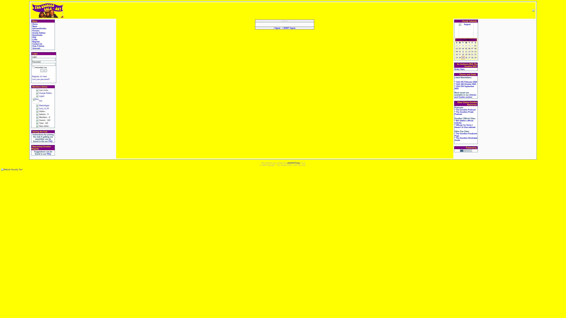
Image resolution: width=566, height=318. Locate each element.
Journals (36, 48)
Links (34, 39)
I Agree (277, 28)
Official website (465, 126)
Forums (35, 31)
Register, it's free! (39, 76)
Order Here (459, 69)
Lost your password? (41, 79)
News (34, 26)
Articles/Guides (39, 28)
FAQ (34, 37)
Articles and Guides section (465, 96)
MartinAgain (44, 105)
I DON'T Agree (289, 28)
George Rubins (45, 93)
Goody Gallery (38, 33)
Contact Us (37, 44)
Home (35, 24)
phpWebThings (293, 163)
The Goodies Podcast (465, 110)
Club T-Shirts (38, 46)
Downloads (37, 35)
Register (36, 42)
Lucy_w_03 (44, 108)
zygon (41, 96)
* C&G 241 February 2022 (466, 82)
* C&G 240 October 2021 (465, 84)
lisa (40, 101)
